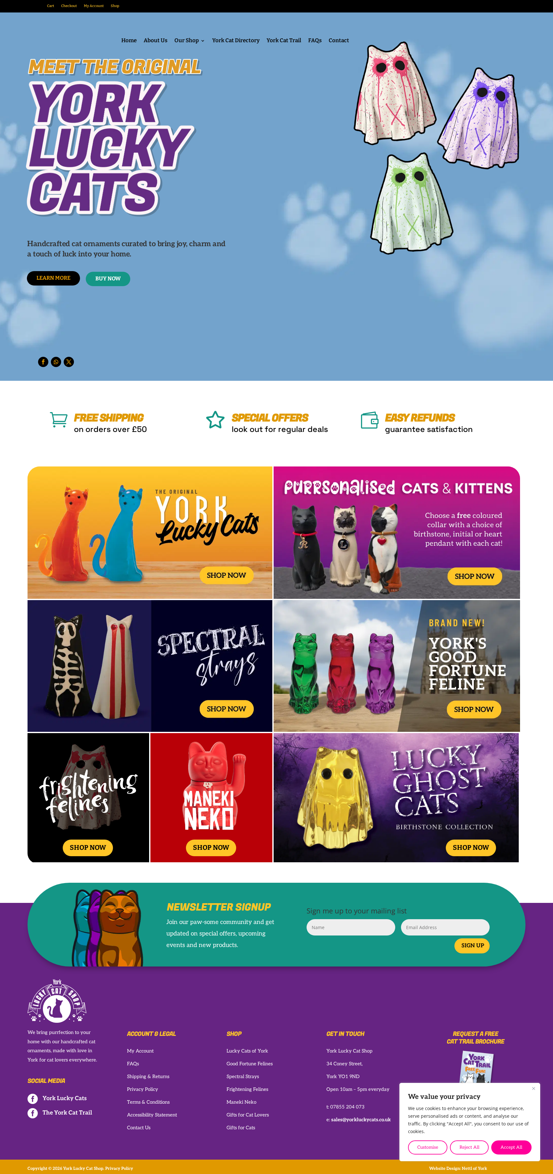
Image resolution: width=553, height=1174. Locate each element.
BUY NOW (108, 278)
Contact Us (138, 1128)
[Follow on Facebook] (43, 362)
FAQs (315, 41)
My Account (94, 6)
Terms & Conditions (148, 1102)
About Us (155, 41)
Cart (50, 6)
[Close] (533, 1088)
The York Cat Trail (67, 1112)
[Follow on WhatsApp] (56, 362)
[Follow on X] (69, 362)
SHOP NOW (88, 847)
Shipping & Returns (148, 1076)
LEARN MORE (53, 278)
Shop (115, 6)
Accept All (511, 1147)
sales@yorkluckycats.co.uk (361, 1120)
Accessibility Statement (152, 1115)
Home (129, 41)
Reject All (469, 1147)
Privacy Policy (142, 1089)
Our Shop (186, 41)
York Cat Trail (284, 41)
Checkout (69, 6)
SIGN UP (472, 946)
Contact (339, 41)
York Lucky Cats (65, 1098)
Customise (427, 1147)
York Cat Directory (236, 41)
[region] (469, 1122)
